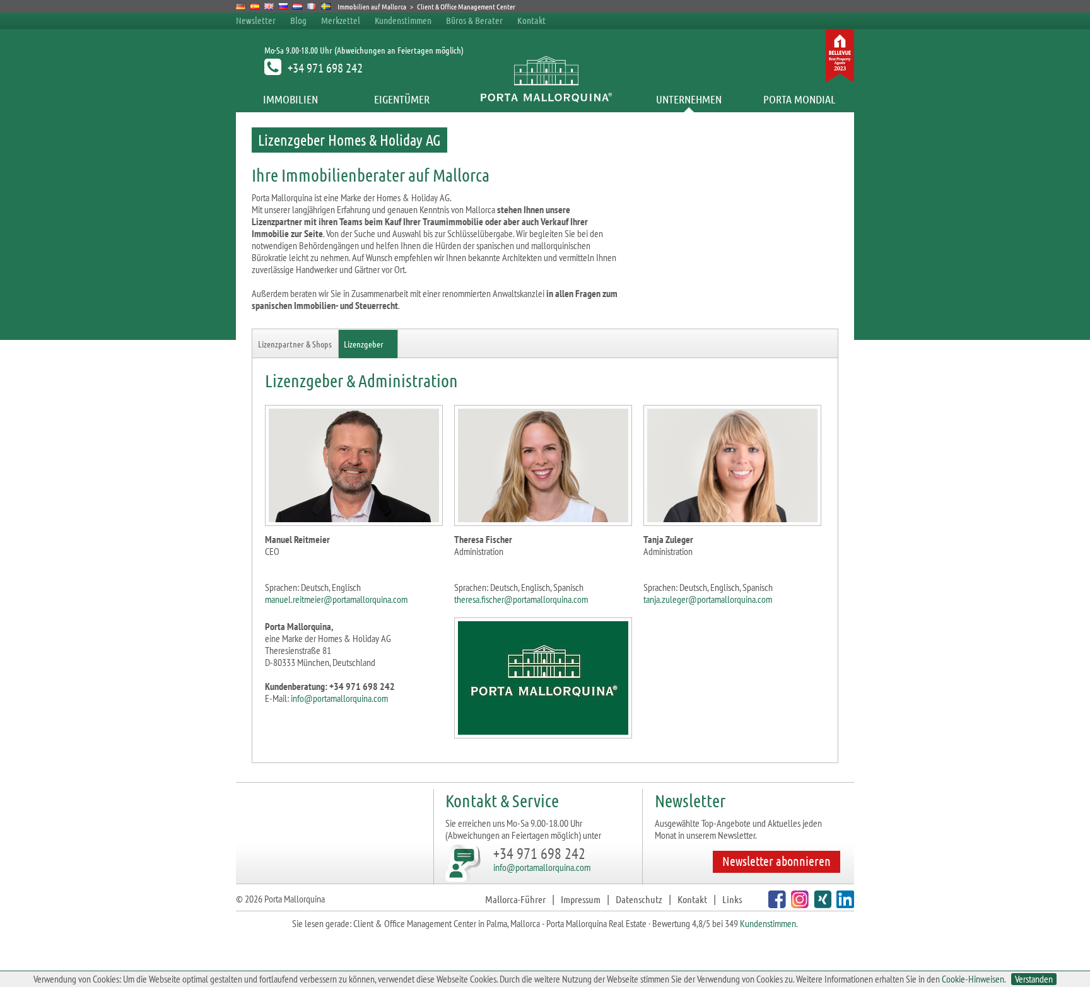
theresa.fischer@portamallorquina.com (521, 599)
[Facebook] (775, 904)
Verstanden (1034, 979)
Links (732, 899)
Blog (298, 20)
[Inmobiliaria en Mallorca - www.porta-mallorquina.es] (255, 6)
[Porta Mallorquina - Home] (545, 99)
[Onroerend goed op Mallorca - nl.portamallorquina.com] (297, 6)
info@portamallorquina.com (339, 698)
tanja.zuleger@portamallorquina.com (707, 599)
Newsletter (256, 20)
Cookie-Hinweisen (973, 978)
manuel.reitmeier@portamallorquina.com (336, 599)
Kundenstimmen (403, 20)
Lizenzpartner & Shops (295, 343)
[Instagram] (798, 904)
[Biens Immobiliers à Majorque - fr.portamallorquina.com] (312, 6)
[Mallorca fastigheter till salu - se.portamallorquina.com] (326, 6)
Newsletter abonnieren (776, 860)
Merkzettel (340, 20)
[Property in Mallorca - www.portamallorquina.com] (269, 6)
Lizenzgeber (364, 343)
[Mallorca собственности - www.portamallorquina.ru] (283, 6)
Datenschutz (639, 899)
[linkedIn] (843, 904)
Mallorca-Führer (515, 899)
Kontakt (531, 20)
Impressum (581, 899)
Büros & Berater (474, 20)
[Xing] (821, 904)
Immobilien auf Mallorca (371, 6)
